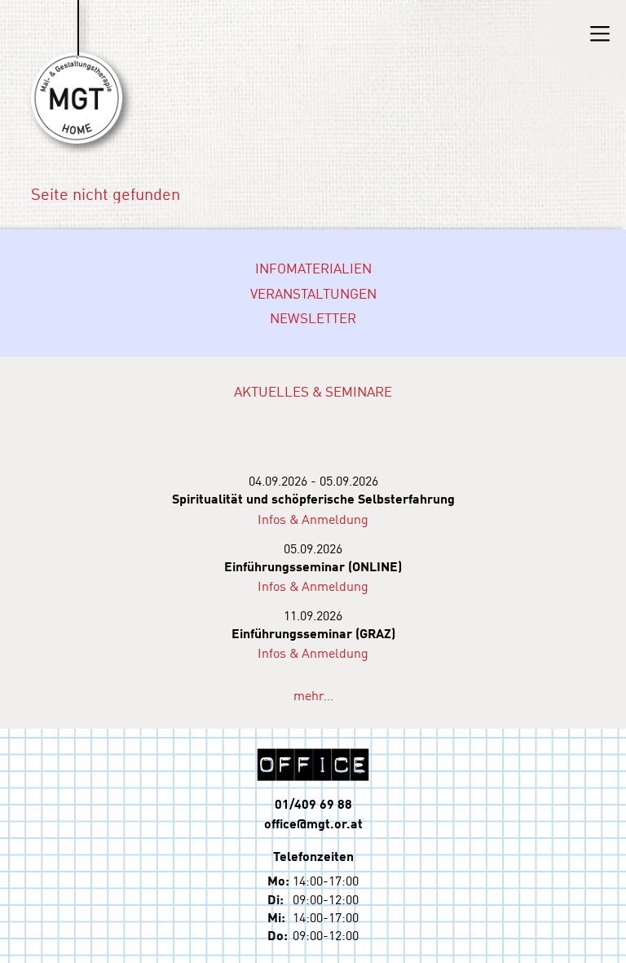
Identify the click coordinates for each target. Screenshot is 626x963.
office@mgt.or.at (313, 823)
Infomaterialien (313, 267)
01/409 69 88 (313, 803)
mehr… (313, 694)
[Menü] (600, 34)
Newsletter (313, 317)
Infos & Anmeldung (313, 518)
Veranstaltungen (313, 293)
